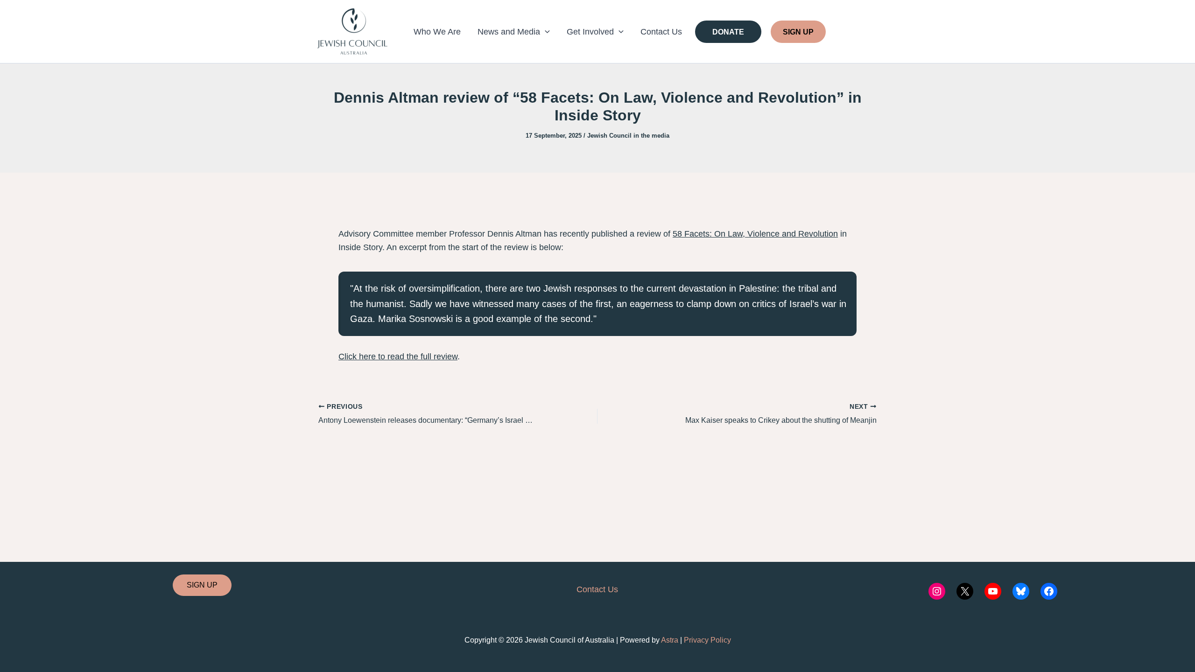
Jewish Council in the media (628, 135)
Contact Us (661, 31)
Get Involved (590, 31)
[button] (545, 32)
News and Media (509, 31)
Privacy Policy (707, 640)
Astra (669, 640)
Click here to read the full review (397, 356)
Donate (728, 32)
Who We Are (437, 31)
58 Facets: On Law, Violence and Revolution (755, 233)
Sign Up (798, 32)
